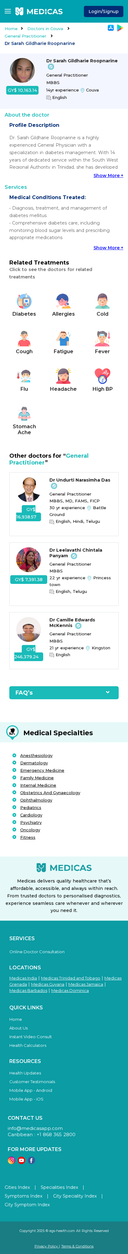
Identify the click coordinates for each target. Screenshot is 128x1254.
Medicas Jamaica (85, 984)
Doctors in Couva (45, 28)
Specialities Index (59, 1187)
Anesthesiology (36, 755)
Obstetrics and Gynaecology (50, 792)
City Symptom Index (27, 1204)
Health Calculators (27, 1045)
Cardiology (31, 814)
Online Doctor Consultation (37, 951)
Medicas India (23, 978)
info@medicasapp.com (35, 1128)
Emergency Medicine (42, 770)
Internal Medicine (38, 785)
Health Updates (25, 1072)
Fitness (27, 837)
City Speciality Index (75, 1196)
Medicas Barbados (28, 990)
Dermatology (34, 762)
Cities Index (17, 1187)
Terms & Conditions (77, 1246)
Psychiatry (31, 822)
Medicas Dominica (70, 990)
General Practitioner (26, 35)
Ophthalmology (36, 800)
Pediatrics (30, 807)
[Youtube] (21, 1162)
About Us (18, 1027)
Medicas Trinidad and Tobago (70, 978)
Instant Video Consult (30, 1036)
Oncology (30, 829)
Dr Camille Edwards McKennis (72, 622)
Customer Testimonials (32, 1081)
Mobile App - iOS (26, 1098)
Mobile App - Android (30, 1090)
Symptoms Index (23, 1196)
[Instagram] (11, 1162)
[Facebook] (31, 1162)
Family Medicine (37, 777)
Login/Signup (104, 11)
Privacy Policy (46, 1246)
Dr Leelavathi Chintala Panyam (75, 552)
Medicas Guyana (47, 984)
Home (11, 28)
